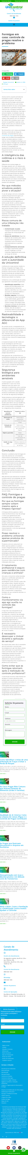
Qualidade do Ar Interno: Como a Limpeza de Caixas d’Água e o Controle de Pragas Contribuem (13, 817)
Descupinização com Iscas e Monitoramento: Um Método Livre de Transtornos (12, 877)
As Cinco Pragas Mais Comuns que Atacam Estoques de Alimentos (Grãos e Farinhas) (12, 788)
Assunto (7, 724)
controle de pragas (8, 135)
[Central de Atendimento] (14, 10)
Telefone (7, 718)
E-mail (7, 713)
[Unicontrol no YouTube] (8, 1147)
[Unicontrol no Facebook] (14, 1147)
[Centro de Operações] (5, 989)
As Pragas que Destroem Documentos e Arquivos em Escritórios (11, 845)
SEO (22, 1132)
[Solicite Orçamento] (14, 17)
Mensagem (8, 730)
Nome (7, 707)
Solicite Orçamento (14, 21)
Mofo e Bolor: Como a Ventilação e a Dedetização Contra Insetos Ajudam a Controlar (14, 908)
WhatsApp (7, 977)
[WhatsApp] (5, 974)
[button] (14, 24)
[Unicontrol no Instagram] (19, 1147)
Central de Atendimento (14, 13)
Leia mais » (3, 773)
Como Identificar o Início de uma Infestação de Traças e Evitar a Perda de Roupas (14, 762)
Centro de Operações (10, 992)
